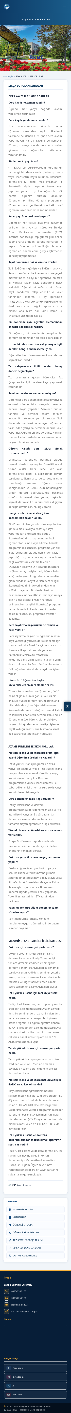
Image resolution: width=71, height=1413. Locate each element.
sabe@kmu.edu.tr (19, 1304)
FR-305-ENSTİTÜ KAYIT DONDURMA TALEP (29, 301)
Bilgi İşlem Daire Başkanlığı (32, 1410)
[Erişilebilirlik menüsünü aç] (67, 706)
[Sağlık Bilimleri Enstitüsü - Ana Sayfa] (7, 7)
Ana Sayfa (8, 76)
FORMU (54, 301)
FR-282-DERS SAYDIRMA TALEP (23, 655)
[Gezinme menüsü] (64, 5)
